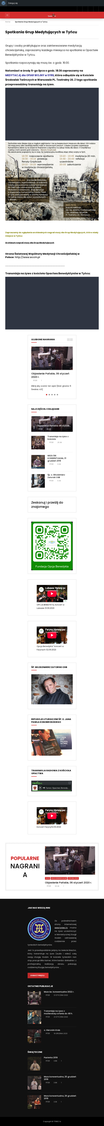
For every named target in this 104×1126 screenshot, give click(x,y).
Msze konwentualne (58, 878)
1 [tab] (46, 394)
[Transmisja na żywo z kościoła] (38, 442)
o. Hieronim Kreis (52, 1030)
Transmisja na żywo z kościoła (58, 437)
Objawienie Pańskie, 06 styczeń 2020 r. (50, 375)
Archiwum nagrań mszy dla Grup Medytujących (29, 242)
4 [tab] (54, 394)
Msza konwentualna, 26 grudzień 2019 (60, 1097)
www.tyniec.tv (61, 927)
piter (35, 380)
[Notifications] (90, 9)
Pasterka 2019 (51, 1057)
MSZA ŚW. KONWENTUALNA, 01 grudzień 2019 (57, 458)
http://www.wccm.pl (27, 257)
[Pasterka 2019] (34, 1063)
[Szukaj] (96, 9)
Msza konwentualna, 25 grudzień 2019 (60, 1078)
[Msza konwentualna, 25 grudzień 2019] (34, 1083)
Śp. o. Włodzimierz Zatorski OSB (56, 476)
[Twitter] (85, 9)
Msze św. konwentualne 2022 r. (59, 991)
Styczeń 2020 (73, 878)
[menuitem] (3, 3)
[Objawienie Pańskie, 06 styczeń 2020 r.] (52, 424)
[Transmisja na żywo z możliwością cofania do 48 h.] (34, 1017)
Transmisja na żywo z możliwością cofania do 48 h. (58, 1012)
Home (7, 22)
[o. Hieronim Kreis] (34, 1036)
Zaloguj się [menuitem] (13, 3)
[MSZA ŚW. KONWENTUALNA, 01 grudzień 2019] (38, 462)
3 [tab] (52, 394)
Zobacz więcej (37, 975)
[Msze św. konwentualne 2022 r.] (34, 998)
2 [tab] (49, 394)
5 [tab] (57, 394)
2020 (47, 878)
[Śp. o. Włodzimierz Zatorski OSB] (38, 481)
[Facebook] (79, 9)
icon (52, 358)
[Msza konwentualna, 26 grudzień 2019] (34, 1102)
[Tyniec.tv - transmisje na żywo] (52, 15)
